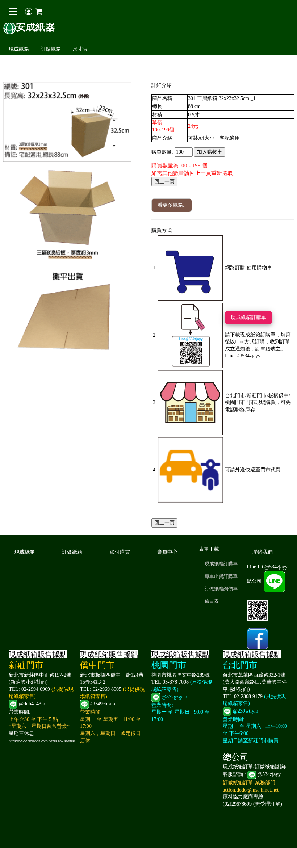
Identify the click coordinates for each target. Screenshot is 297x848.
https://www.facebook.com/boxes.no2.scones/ (42, 741)
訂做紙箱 (51, 49)
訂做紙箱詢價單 (221, 588)
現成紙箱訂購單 (248, 317)
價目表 (212, 601)
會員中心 (167, 552)
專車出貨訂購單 (221, 576)
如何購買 (120, 552)
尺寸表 (80, 49)
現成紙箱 (19, 49)
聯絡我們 (262, 552)
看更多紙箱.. (172, 205)
